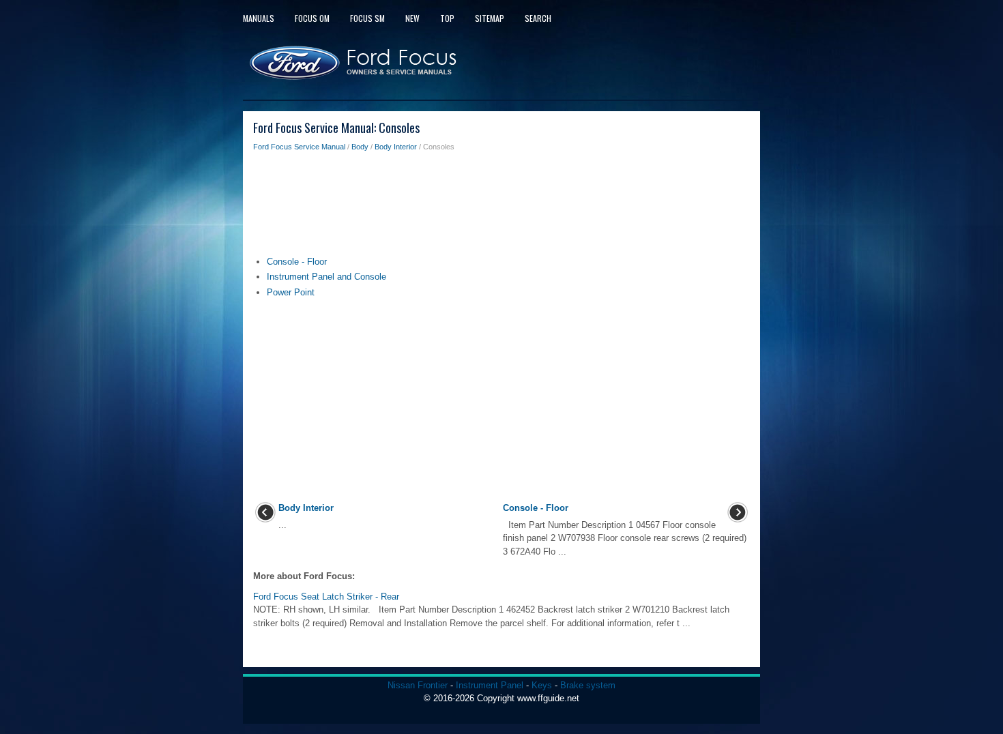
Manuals (258, 18)
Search (538, 18)
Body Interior (396, 147)
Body (359, 147)
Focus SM (367, 18)
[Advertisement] (501, 207)
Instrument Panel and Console (326, 276)
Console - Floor (297, 261)
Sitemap (489, 18)
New (412, 18)
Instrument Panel (489, 685)
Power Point (291, 292)
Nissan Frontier (418, 685)
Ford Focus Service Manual (299, 147)
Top (447, 18)
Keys (542, 685)
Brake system (587, 685)
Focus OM (312, 18)
